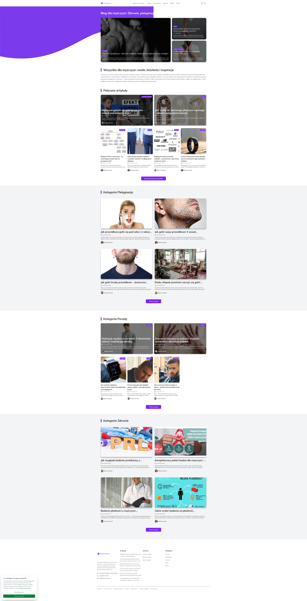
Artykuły (123, 551)
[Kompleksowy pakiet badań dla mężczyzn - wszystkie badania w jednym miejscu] (180, 442)
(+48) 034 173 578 (104, 575)
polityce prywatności (25, 588)
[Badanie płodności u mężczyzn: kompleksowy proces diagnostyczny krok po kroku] (126, 492)
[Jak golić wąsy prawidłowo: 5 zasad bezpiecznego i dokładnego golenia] (180, 213)
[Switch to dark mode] (204, 3)
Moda (178, 3)
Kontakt (127, 588)
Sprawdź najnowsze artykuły (153, 178)
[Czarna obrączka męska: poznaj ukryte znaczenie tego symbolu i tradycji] (193, 141)
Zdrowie (165, 3)
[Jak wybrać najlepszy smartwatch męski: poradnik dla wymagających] (113, 370)
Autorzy (145, 551)
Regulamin (99, 588)
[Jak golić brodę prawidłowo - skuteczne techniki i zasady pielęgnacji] (126, 264)
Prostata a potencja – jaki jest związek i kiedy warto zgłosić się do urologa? (135, 53)
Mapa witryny (154, 588)
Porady (149, 3)
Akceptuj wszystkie (19, 596)
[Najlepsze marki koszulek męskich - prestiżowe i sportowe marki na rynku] (167, 141)
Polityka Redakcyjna (144, 588)
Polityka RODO (134, 588)
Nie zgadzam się (19, 592)
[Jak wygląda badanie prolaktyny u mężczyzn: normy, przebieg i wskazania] (126, 442)
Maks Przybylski (162, 123)
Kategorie (169, 551)
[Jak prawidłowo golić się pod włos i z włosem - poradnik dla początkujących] (126, 213)
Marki (172, 3)
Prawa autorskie (108, 588)
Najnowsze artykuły (138, 3)
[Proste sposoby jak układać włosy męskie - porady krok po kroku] (140, 370)
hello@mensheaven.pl (104, 578)
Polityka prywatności (118, 588)
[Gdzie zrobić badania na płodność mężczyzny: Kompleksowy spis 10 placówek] (180, 492)
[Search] (202, 3)
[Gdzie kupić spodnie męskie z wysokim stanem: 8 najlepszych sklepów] (140, 141)
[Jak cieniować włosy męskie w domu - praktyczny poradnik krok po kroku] (167, 370)
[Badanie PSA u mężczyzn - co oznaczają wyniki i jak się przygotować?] (113, 141)
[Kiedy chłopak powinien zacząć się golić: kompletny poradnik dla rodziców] (180, 264)
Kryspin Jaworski (108, 293)
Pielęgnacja (157, 3)
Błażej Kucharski (109, 123)
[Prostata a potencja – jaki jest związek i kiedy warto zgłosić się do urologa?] (136, 40)
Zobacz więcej (153, 301)
